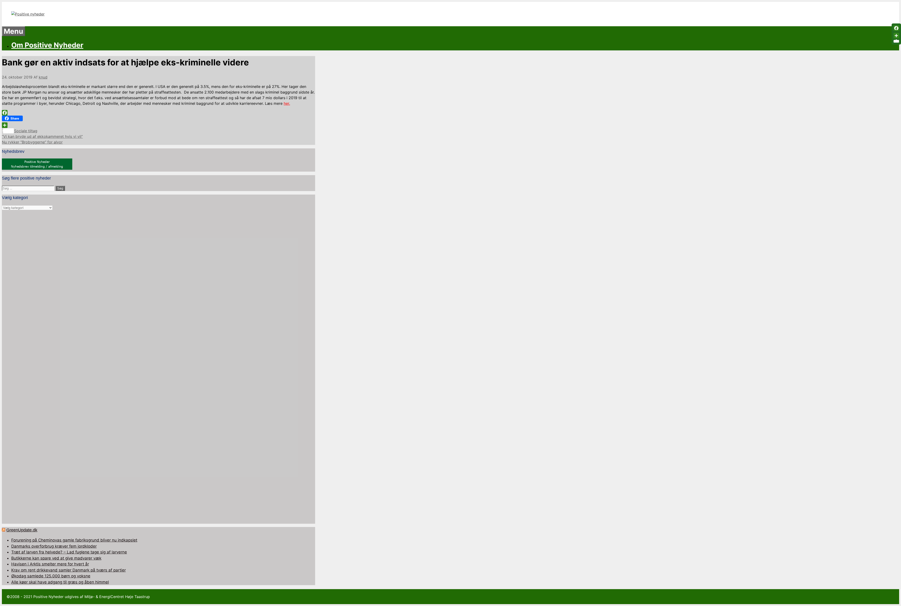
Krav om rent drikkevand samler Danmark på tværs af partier (68, 570)
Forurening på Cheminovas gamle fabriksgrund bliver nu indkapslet (74, 540)
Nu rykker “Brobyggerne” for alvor (32, 142)
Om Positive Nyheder (47, 45)
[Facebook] (158, 113)
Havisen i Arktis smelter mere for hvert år (50, 564)
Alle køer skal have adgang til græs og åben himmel (60, 582)
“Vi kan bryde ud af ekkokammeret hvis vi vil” (42, 136)
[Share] (158, 125)
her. (287, 103)
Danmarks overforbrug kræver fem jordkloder (54, 546)
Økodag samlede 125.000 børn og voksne (50, 576)
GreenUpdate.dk (21, 530)
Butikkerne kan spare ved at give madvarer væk (56, 558)
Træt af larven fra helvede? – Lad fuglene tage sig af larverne (69, 552)
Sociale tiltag (25, 130)
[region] (158, 367)
